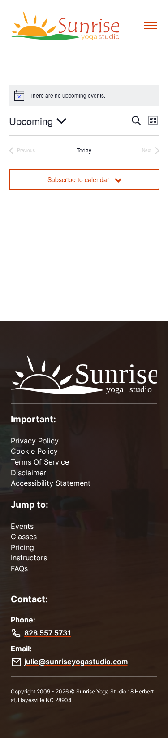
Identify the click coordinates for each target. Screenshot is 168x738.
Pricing (22, 547)
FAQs (19, 568)
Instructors (29, 557)
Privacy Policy (35, 440)
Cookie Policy (34, 451)
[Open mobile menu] (150, 25)
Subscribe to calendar (78, 179)
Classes (24, 536)
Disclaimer (28, 472)
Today (84, 150)
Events (22, 526)
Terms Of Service (40, 461)
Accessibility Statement (50, 483)
